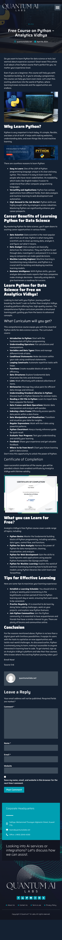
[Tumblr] (43, 898)
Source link (9, 664)
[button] (58, 7)
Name (7, 743)
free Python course (30, 528)
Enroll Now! (9, 659)
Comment (9, 706)
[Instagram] (35, 898)
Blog (31, 24)
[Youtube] (31, 898)
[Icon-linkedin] (22, 898)
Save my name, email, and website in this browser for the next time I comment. (31, 782)
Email (7, 754)
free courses (51, 651)
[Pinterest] (39, 898)
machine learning (18, 566)
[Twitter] (27, 898)
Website (8, 765)
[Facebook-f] (18, 898)
